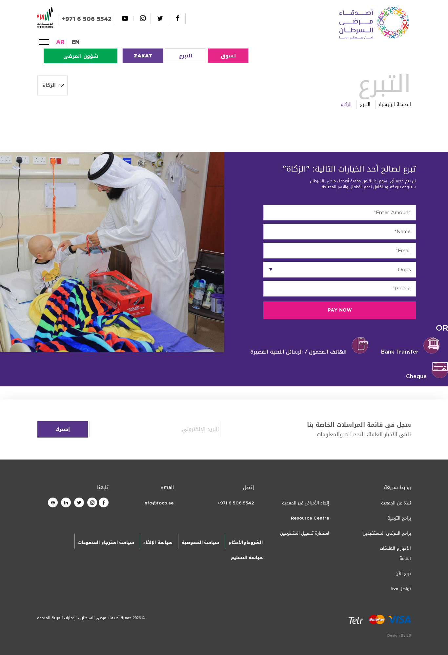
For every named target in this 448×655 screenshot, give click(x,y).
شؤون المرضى (80, 56)
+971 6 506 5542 (87, 19)
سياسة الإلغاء (157, 542)
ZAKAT (143, 55)
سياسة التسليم (247, 557)
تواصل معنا (401, 588)
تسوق (228, 55)
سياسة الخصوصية (200, 542)
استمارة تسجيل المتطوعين (304, 533)
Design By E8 (399, 635)
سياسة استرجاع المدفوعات (106, 542)
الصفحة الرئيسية (395, 104)
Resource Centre (310, 518)
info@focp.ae (158, 503)
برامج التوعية (399, 518)
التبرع (185, 55)
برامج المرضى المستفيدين (387, 533)
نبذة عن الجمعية (396, 503)
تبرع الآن (403, 573)
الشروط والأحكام (246, 542)
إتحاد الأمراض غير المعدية (305, 503)
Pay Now (340, 310)
